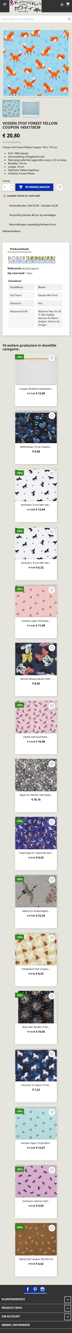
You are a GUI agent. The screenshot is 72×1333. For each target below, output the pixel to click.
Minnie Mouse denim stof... (36, 678)
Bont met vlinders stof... (36, 1027)
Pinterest (35, 1289)
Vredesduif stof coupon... (36, 969)
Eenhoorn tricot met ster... (36, 504)
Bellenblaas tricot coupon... (36, 446)
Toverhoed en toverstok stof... (36, 853)
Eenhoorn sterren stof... (36, 1201)
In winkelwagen (34, 187)
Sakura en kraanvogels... (36, 911)
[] (71, 21)
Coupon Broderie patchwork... (36, 388)
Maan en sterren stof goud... (36, 795)
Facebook (27, 1289)
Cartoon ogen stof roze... (36, 620)
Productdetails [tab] (19, 249)
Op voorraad (16, 273)
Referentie (14, 268)
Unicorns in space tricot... (36, 1085)
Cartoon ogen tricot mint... (36, 1143)
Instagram (42, 1289)
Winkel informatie (16, 1325)
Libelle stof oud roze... (36, 736)
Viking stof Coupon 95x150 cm (36, 1259)
